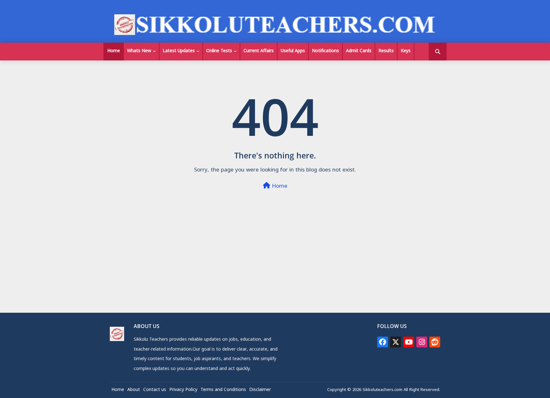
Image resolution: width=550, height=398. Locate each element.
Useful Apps (293, 51)
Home (113, 51)
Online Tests (219, 51)
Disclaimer (260, 390)
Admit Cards (358, 51)
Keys (406, 51)
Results (386, 51)
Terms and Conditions (223, 390)
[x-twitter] (395, 342)
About (133, 390)
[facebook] (382, 342)
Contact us (154, 390)
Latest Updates (179, 51)
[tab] (113, 51)
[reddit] (434, 342)
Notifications (325, 51)
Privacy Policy (183, 390)
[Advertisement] (275, 267)
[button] (438, 51)
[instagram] (421, 342)
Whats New (139, 51)
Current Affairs (258, 51)
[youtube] (408, 342)
